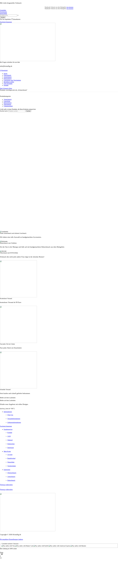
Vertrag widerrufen (6, 485)
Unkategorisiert (8, 106)
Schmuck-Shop (7, 88)
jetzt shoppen (69, 7)
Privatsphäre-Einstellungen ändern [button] (11, 539)
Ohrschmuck (7, 104)
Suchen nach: (4, 111)
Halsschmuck (8, 103)
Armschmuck (8, 99)
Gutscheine (7, 101)
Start (1, 88)
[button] (3, 10)
